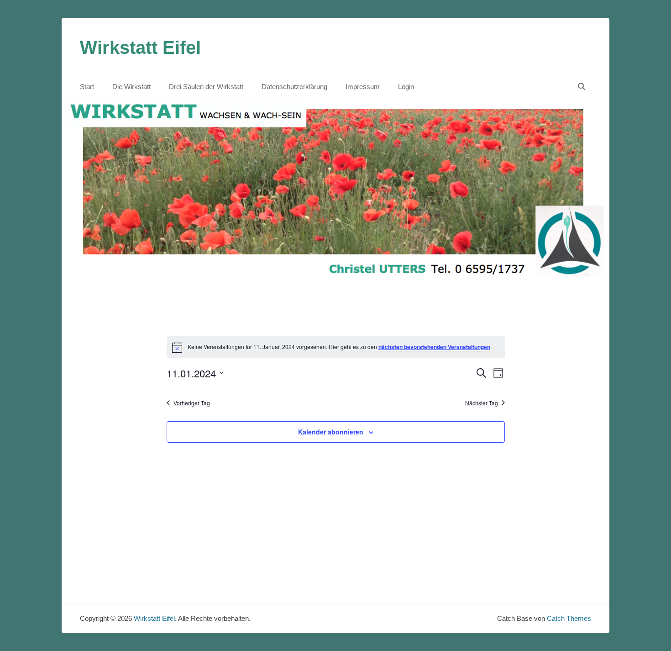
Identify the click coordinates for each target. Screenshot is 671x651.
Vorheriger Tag (191, 403)
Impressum (363, 86)
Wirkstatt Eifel (140, 47)
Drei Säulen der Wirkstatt (206, 86)
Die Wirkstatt (131, 86)
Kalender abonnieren (330, 431)
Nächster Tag (481, 403)
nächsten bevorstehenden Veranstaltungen (434, 347)
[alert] (336, 347)
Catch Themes (569, 618)
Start (87, 86)
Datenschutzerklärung (294, 86)
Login (406, 86)
